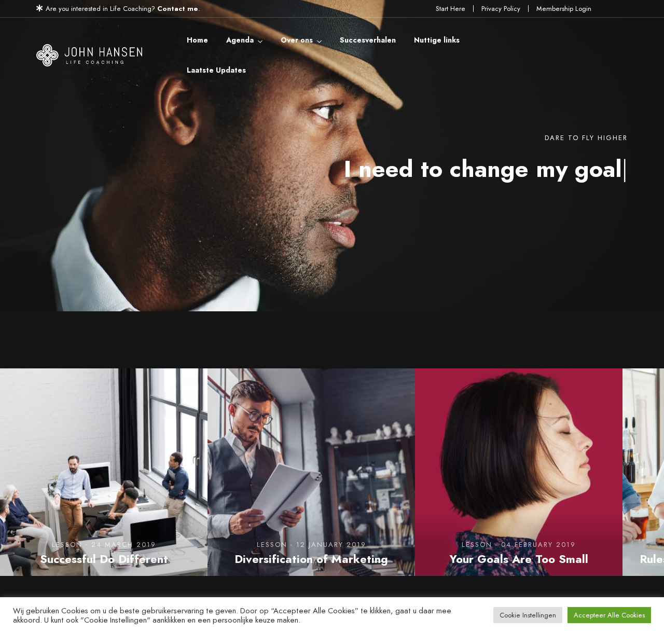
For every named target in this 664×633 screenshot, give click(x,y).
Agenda (240, 40)
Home (197, 40)
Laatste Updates (216, 70)
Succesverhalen (368, 40)
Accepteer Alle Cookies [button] (609, 615)
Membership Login (563, 8)
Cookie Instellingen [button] (528, 615)
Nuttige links (437, 40)
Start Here (450, 8)
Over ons (297, 40)
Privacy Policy (500, 8)
